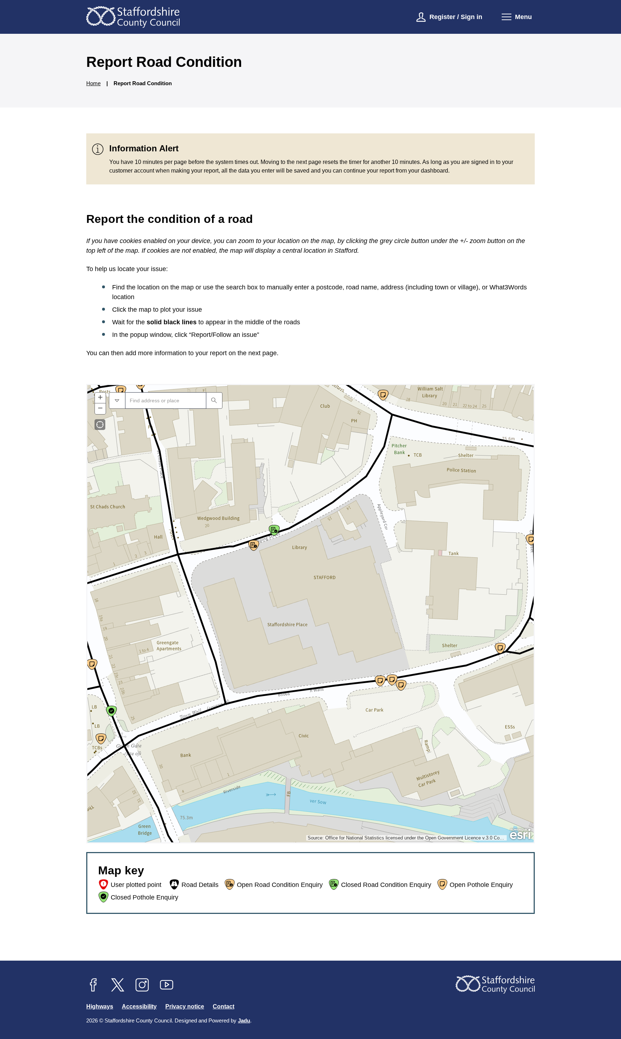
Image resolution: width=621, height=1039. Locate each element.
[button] (117, 400)
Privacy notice (184, 1006)
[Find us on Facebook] (93, 985)
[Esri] (520, 834)
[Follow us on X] (118, 985)
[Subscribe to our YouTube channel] (167, 985)
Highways (99, 1006)
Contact (223, 1006)
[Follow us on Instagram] (142, 985)
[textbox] (165, 400)
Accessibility (139, 1006)
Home (93, 83)
